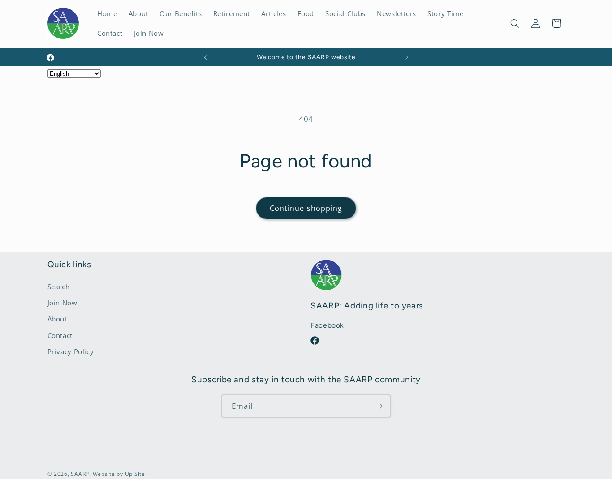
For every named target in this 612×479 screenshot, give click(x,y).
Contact (60, 335)
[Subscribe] (379, 405)
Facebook (327, 325)
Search (58, 286)
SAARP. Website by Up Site (108, 473)
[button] (514, 23)
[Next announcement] (407, 57)
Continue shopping (306, 208)
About (57, 318)
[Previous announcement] (205, 57)
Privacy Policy (70, 351)
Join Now (62, 302)
